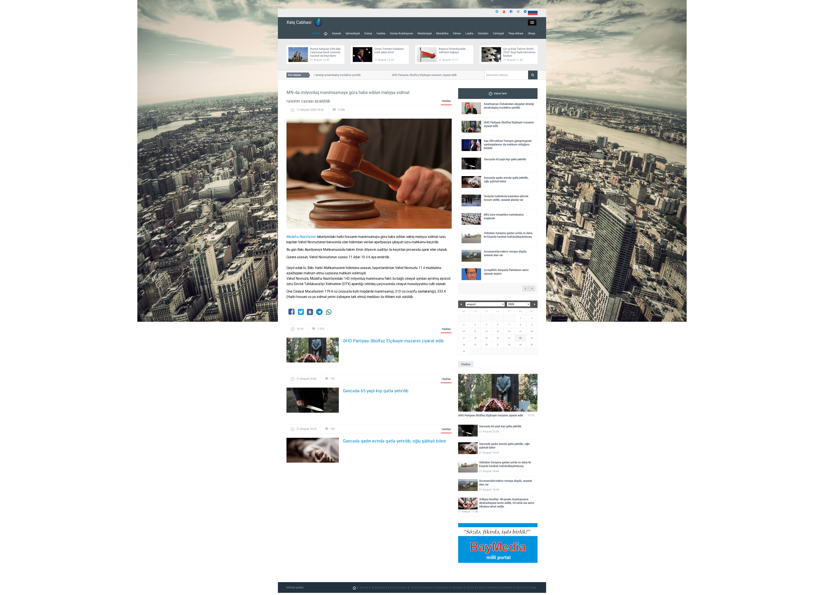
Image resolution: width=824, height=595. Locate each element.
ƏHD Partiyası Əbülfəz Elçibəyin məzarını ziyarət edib (406, 75)
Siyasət (336, 33)
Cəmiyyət (498, 33)
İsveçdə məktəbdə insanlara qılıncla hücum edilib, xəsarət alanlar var (506, 198)
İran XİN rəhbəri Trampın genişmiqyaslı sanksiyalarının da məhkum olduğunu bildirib (508, 144)
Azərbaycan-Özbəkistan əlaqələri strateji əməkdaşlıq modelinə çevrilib (509, 105)
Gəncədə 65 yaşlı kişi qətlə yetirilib (375, 390)
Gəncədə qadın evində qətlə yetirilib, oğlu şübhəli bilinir (394, 441)
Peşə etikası (516, 33)
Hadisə (381, 33)
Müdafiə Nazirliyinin (301, 237)
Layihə (469, 33)
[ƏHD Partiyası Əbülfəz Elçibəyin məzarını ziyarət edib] (312, 351)
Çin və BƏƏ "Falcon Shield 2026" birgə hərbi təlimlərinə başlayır (519, 52)
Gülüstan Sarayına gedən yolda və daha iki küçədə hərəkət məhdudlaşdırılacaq (508, 234)
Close (316, 33)
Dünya (368, 33)
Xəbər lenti (500, 93)
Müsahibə (442, 33)
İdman (457, 33)
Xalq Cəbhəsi (298, 22)
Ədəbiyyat (493, 587)
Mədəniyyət (425, 33)
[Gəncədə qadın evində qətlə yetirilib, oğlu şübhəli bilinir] (312, 451)
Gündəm (483, 33)
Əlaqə (531, 33)
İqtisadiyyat (352, 33)
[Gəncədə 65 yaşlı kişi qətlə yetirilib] (312, 401)
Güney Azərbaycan (401, 33)
